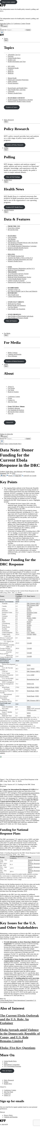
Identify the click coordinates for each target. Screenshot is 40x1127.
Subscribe (3, 23)
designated (12, 798)
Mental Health (12, 78)
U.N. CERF (30, 675)
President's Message (14, 408)
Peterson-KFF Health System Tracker (19, 101)
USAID (29, 634)
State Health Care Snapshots (16, 309)
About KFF (9, 422)
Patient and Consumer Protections (18, 80)
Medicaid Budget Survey (15, 249)
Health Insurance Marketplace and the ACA (21, 268)
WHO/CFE (30, 684)
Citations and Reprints (14, 354)
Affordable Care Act (14, 54)
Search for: (3, 30)
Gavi (28, 669)
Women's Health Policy (15, 93)
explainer (19, 493)
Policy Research (9, 120)
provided (34, 744)
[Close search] (2, 32)
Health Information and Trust (17, 61)
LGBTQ (10, 70)
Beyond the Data (13, 229)
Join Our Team (12, 402)
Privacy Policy (8, 1115)
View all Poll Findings (13, 177)
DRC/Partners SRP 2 (33, 671)
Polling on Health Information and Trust (20, 259)
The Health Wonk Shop (15, 244)
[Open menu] (1, 28)
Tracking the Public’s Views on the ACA (20, 258)
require (30, 935)
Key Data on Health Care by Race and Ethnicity (22, 291)
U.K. (28, 632)
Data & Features (9, 210)
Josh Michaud (18, 471)
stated (4, 819)
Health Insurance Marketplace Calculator (20, 99)
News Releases (12, 356)
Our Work (11, 390)
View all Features (11, 321)
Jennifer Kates (30, 471)
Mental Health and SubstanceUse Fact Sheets (17, 306)
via (21, 888)
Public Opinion (12, 81)
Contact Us (11, 400)
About (6, 364)
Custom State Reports (14, 296)
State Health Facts (13, 295)
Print (3, 475)
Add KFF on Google (29, 475)
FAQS (10, 267)
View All (10, 413)
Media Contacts (12, 352)
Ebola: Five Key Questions (17, 1047)
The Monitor (12, 239)
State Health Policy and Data (16, 90)
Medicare (10, 73)
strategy (31, 876)
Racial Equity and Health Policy (17, 88)
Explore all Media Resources (15, 361)
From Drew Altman (14, 228)
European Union (32, 612)
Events (10, 398)
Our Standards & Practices (16, 410)
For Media (7, 333)
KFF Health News (10, 196)
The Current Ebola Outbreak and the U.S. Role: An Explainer (19, 1019)
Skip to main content (8, 2)
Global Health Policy (14, 58)
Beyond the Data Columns (16, 412)
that (7, 819)
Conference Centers (19, 23)
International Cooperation (25, 1000)
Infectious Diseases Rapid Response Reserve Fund (18, 819)
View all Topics (7, 1071)
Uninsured (11, 91)
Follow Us (9, 23)
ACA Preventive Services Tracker (18, 273)
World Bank (30, 687)
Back (6, 40)
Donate (28, 23)
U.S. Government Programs (12, 1066)
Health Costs (12, 60)
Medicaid (10, 71)
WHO (30, 607)
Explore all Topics (11, 107)
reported (2, 807)
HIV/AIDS (11, 66)
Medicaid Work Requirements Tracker (19, 277)
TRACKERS (12, 272)
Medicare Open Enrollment (16, 270)
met (1, 886)
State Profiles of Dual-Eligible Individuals (20, 316)
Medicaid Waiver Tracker (15, 275)
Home (2, 444)
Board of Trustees (13, 392)
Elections (10, 56)
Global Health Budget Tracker (17, 279)
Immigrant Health (13, 68)
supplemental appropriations (30, 793)
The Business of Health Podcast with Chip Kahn (23, 242)
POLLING (11, 254)
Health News (8, 180)
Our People (11, 388)
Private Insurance (13, 83)
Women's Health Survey (15, 261)
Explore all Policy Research (14, 145)
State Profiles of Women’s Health (18, 318)
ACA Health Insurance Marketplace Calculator (22, 246)
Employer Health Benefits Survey (18, 248)
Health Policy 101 (13, 241)
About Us (11, 386)
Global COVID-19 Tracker (16, 280)
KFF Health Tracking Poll (16, 256)
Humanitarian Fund (33, 679)
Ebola (15, 1000)
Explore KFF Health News (14, 207)
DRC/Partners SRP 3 (33, 603)
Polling (6, 148)
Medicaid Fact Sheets (14, 304)
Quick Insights (12, 237)
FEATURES (12, 236)
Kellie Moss (9, 471)
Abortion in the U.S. (14, 289)
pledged (30, 903)
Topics (6, 38)
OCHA (29, 610)
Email (10, 475)
